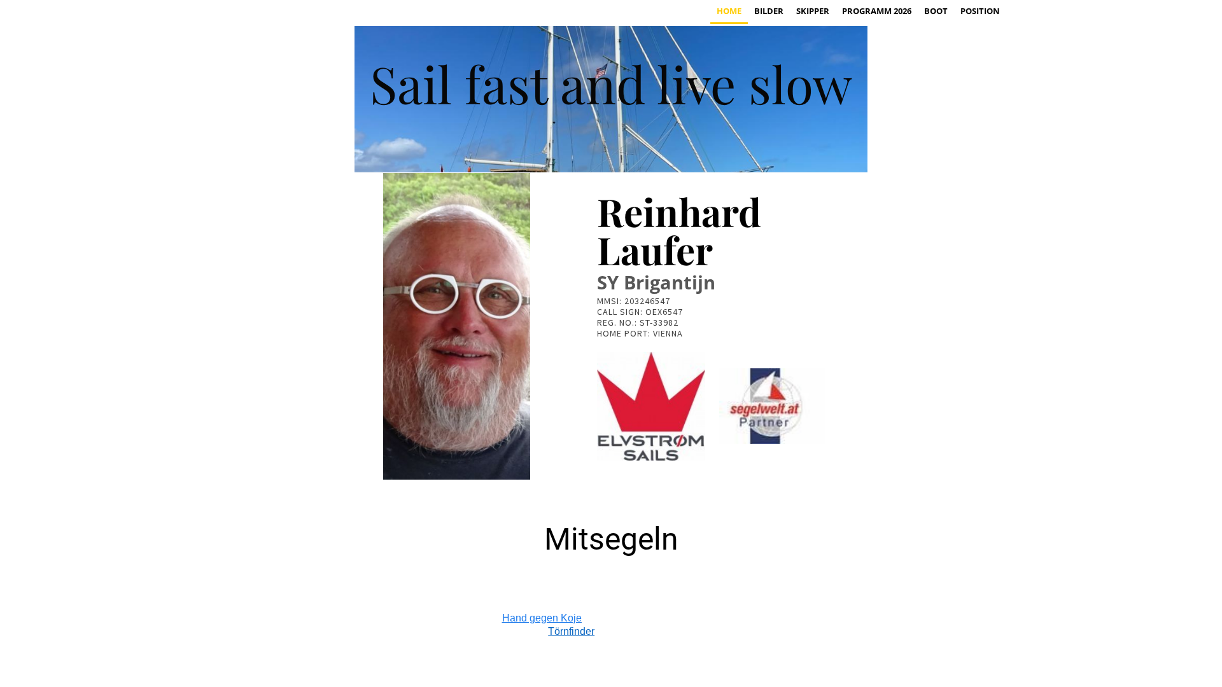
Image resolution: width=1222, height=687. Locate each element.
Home (729, 11)
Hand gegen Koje (542, 618)
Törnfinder (571, 631)
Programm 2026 (876, 11)
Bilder (768, 11)
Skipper (812, 11)
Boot (936, 11)
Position (980, 11)
